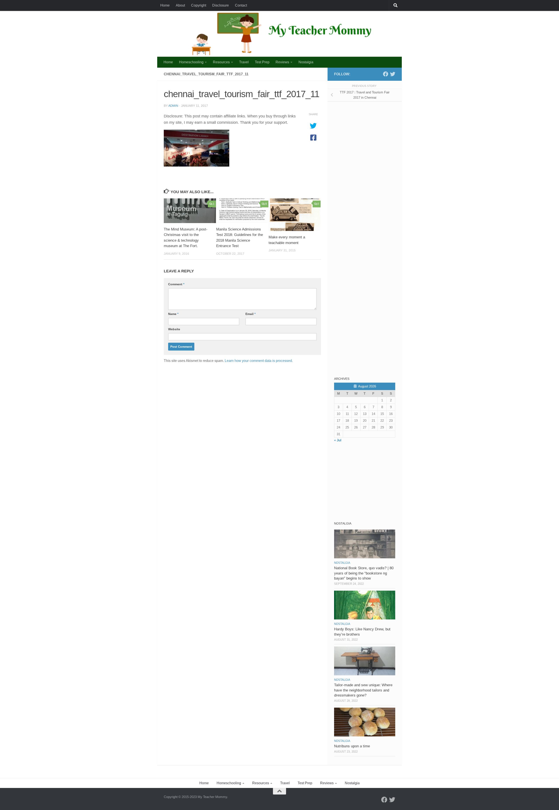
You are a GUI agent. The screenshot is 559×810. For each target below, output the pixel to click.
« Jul (337, 440)
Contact (241, 5)
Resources (221, 62)
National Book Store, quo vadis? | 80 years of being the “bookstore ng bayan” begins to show (363, 573)
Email (250, 314)
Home (165, 5)
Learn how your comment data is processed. (259, 361)
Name (173, 314)
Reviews (282, 62)
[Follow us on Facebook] (385, 74)
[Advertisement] (367, 135)
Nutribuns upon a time (352, 746)
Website (174, 329)
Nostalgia (305, 62)
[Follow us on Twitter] (392, 74)
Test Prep (262, 62)
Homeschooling (191, 62)
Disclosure (220, 5)
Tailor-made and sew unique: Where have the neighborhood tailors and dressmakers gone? (363, 690)
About (180, 5)
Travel (244, 62)
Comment (176, 284)
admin (173, 105)
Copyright (198, 5)
